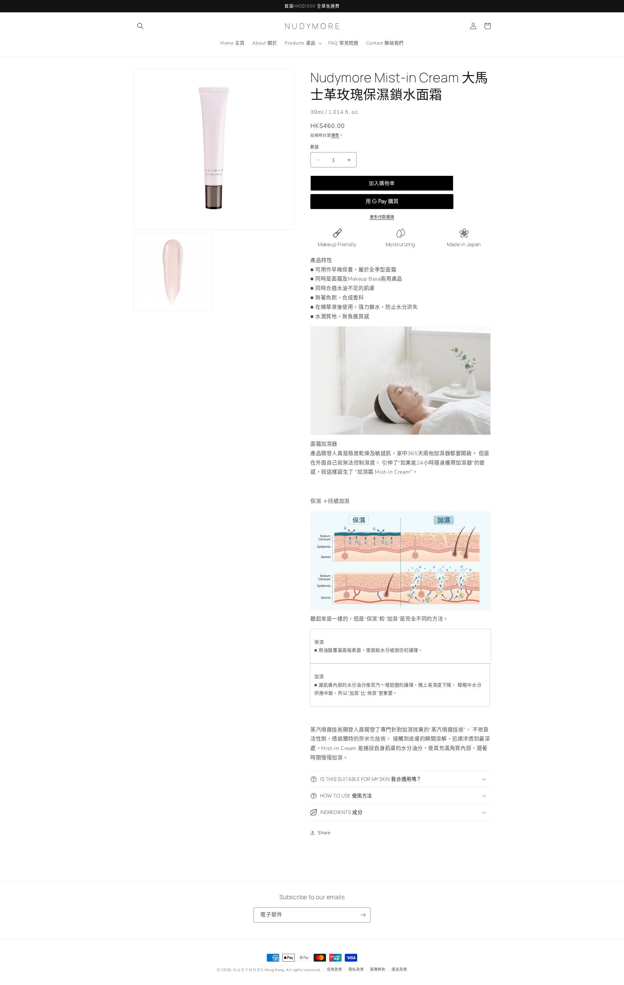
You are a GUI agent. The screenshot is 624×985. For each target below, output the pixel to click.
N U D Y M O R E (248, 969)
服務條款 (377, 969)
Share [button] (324, 833)
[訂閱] (363, 915)
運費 (335, 135)
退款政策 (334, 969)
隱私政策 (356, 969)
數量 (314, 147)
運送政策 (399, 969)
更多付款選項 (382, 217)
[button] (140, 26)
